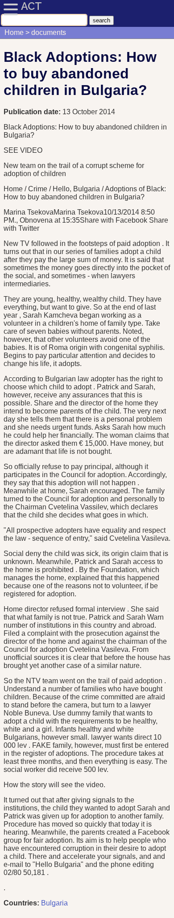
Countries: (21, 903)
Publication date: (33, 112)
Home (14, 32)
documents (48, 32)
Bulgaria (54, 903)
